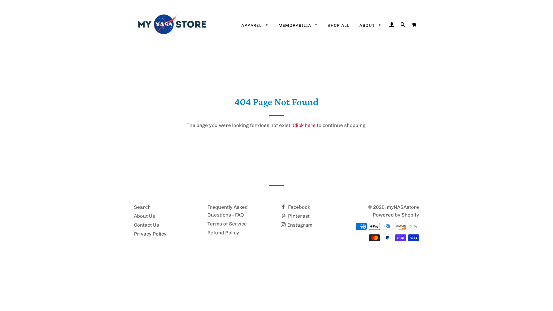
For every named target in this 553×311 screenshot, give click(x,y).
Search (142, 207)
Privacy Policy (150, 234)
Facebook (298, 207)
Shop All (338, 25)
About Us (144, 216)
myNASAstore (403, 207)
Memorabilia (296, 25)
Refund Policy (223, 233)
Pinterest (298, 216)
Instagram (300, 225)
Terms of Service (227, 224)
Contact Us (146, 225)
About (367, 25)
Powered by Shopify (396, 215)
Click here (304, 125)
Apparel (252, 25)
